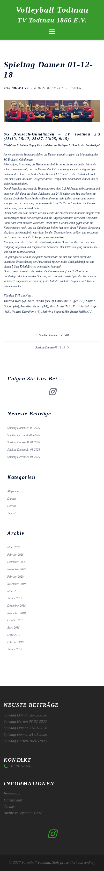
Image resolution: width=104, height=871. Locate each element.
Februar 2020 (15, 576)
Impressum (12, 794)
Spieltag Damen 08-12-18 (50, 347)
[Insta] (52, 393)
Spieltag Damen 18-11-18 (54, 335)
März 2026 (13, 547)
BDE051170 (20, 88)
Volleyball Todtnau (52, 9)
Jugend (11, 513)
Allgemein (13, 491)
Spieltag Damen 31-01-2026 (23, 442)
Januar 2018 (14, 649)
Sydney (89, 862)
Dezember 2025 (16, 562)
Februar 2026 (15, 554)
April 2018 (13, 627)
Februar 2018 (15, 642)
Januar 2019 (14, 598)
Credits (9, 807)
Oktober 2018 (15, 620)
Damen (75, 88)
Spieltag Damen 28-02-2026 (23, 428)
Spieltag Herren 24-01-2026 (23, 457)
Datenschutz (13, 800)
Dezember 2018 (16, 605)
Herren (11, 506)
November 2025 (16, 569)
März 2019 (13, 591)
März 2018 (13, 635)
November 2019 (16, 584)
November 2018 (16, 613)
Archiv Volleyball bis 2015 (24, 813)
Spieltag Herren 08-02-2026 (23, 435)
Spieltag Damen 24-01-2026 (23, 449)
